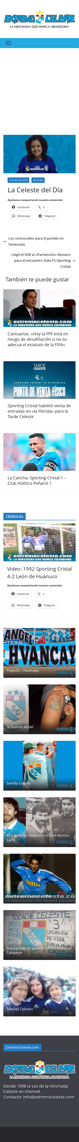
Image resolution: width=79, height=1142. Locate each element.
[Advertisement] (39, 89)
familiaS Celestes (20, 1009)
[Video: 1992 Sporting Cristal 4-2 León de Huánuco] (39, 542)
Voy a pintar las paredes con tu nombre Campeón (38, 950)
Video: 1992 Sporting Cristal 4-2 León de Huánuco (39, 572)
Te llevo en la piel (20, 727)
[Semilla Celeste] (39, 766)
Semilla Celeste (19, 783)
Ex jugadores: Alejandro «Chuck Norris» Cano (38, 837)
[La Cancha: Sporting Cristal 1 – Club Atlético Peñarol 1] (39, 436)
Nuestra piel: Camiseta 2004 (29, 896)
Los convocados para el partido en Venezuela (36, 241)
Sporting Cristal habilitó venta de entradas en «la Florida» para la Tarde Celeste (39, 411)
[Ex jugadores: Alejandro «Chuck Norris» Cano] (39, 822)
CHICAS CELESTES (18, 180)
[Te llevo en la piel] (39, 709)
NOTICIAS (38, 180)
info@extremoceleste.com (48, 1097)
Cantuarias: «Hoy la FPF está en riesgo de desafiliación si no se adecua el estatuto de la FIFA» (38, 339)
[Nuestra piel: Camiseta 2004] (39, 878)
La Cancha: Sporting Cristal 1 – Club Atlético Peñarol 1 (37, 480)
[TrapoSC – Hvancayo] (39, 653)
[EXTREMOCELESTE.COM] (39, 1058)
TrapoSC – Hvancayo (23, 670)
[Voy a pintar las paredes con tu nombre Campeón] (39, 935)
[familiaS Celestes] (39, 991)
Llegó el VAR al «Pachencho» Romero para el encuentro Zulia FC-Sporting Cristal (41, 260)
